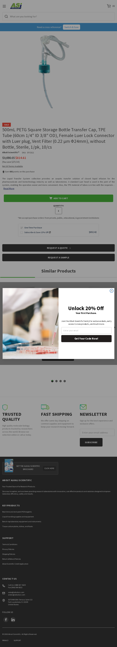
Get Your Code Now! (86, 338)
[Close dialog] (111, 290)
